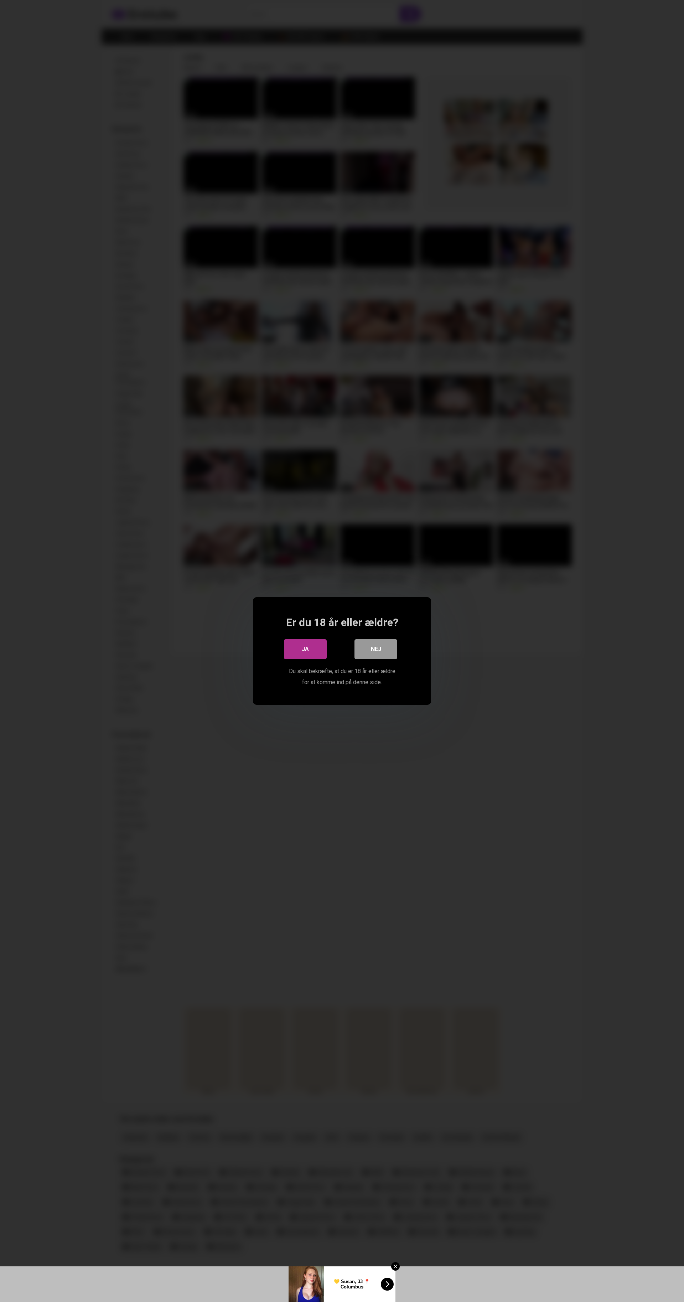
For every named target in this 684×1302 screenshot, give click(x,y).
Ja (305, 649)
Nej (376, 649)
